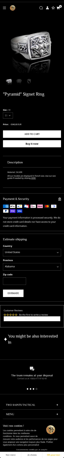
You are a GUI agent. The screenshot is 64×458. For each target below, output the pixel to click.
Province (8, 260)
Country (7, 245)
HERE (33, 178)
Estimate (13, 293)
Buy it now (32, 143)
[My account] (47, 8)
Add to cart (32, 134)
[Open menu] (4, 8)
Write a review (32, 318)
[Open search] (41, 8)
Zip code (8, 274)
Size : (7, 110)
